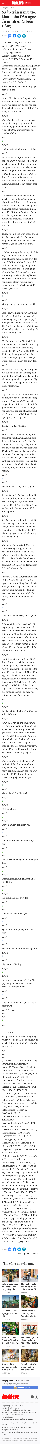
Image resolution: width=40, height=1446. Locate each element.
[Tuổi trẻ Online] (18, 2)
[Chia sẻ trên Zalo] (9, 36)
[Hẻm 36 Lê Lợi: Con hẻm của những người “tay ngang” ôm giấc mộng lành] (29, 1328)
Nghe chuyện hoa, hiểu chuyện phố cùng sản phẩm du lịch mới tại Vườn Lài (10, 1289)
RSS (5, 1434)
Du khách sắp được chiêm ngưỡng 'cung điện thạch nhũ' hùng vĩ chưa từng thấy (29, 1369)
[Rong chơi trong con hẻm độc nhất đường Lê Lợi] (10, 1355)
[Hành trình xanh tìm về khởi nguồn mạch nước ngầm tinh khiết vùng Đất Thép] (10, 1328)
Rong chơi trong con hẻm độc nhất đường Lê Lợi (10, 1367)
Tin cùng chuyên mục (18, 1263)
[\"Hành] (20, 1021)
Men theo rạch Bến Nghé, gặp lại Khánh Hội (10, 1313)
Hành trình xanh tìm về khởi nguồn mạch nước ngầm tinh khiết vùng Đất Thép (10, 1342)
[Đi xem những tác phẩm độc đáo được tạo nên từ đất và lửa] (29, 1301)
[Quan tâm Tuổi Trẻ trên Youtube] (32, 1397)
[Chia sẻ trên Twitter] (19, 36)
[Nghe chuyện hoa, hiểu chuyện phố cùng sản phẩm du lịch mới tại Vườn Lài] (10, 1275)
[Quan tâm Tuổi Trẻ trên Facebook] (36, 1397)
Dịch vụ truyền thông (8, 1432)
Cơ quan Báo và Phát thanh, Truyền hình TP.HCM (17, 1419)
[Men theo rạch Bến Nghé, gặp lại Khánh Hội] (10, 1301)
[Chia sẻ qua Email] (24, 36)
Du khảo (13, 8)
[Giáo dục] (28, 2)
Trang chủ (5, 8)
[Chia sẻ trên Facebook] (14, 36)
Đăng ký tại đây (24, 1387)
